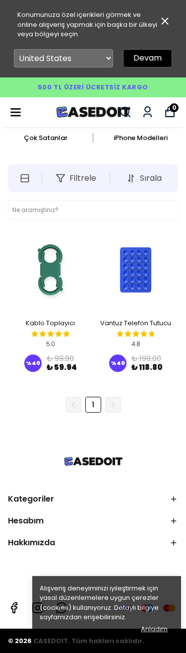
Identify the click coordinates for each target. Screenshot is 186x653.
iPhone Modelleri (141, 138)
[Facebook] (14, 608)
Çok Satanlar (45, 138)
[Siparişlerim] (147, 112)
